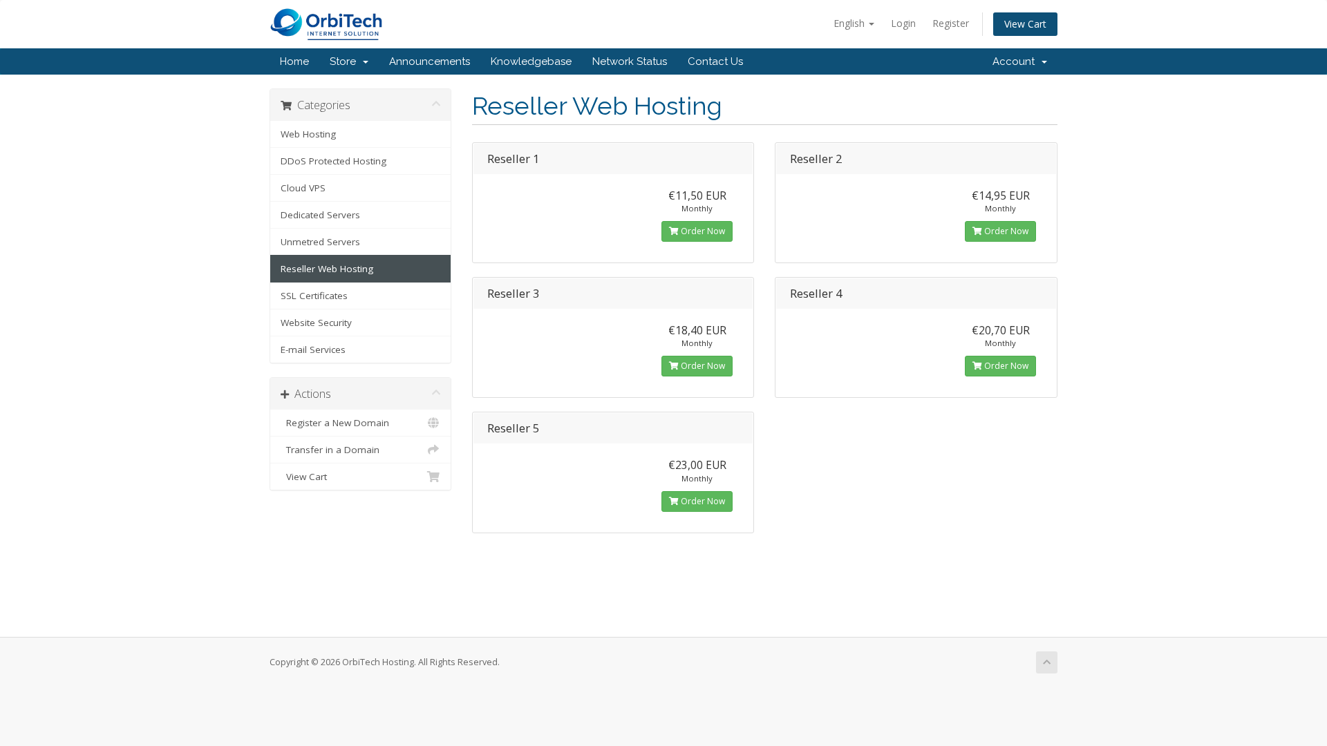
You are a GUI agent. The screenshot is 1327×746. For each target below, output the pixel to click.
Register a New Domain (335, 423)
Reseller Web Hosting (327, 268)
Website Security (316, 322)
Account (1016, 61)
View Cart (1025, 23)
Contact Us (715, 61)
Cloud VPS (303, 188)
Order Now (702, 231)
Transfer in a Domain (330, 449)
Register (950, 23)
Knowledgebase (531, 61)
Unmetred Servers (320, 242)
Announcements (429, 61)
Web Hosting (308, 134)
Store (345, 61)
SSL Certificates (314, 295)
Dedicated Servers (320, 215)
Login (903, 23)
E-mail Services (313, 349)
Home (294, 61)
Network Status (629, 61)
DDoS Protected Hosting (333, 161)
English (850, 23)
